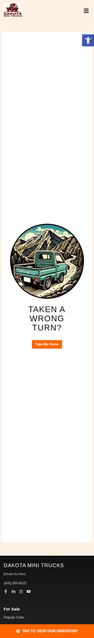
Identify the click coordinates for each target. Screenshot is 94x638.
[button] (88, 40)
